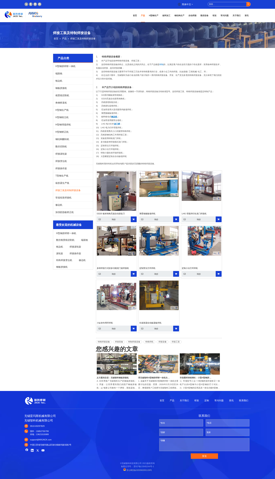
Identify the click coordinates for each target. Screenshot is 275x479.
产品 (172, 400)
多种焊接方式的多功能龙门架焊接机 (113, 268)
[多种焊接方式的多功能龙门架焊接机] (116, 240)
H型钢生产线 (62, 110)
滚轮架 (59, 253)
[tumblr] (31, 4)
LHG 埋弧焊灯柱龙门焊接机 (194, 213)
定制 (206, 400)
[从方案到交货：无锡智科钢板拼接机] (117, 374)
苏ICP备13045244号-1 (144, 466)
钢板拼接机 (61, 88)
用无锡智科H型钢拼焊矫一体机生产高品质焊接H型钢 (154, 378)
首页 (162, 400)
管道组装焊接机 (63, 197)
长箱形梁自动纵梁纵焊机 (150, 323)
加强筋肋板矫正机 (64, 212)
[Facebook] (39, 4)
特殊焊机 (149, 342)
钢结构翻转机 (62, 139)
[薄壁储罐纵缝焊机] (159, 184)
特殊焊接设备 (104, 342)
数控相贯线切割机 (65, 240)
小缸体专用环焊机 (105, 323)
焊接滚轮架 (61, 154)
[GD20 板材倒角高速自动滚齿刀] (116, 197)
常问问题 (219, 400)
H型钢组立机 (62, 117)
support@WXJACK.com (41, 439)
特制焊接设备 (134, 342)
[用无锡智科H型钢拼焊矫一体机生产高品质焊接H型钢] (158, 374)
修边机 (58, 205)
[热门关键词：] (248, 4)
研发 (196, 400)
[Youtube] (43, 450)
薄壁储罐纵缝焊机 (147, 213)
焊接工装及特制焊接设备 (68, 190)
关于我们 (184, 400)
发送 (204, 456)
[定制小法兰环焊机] (201, 240)
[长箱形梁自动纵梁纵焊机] (159, 295)
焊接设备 (163, 342)
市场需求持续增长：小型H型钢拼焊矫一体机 (196, 378)
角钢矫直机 (61, 102)
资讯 (231, 400)
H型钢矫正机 (62, 132)
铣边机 (58, 81)
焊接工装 (176, 342)
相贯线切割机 (62, 95)
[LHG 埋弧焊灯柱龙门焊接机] (201, 186)
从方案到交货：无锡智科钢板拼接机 (113, 378)
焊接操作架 (61, 168)
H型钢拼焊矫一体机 (65, 66)
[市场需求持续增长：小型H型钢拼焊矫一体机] (200, 374)
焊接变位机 (61, 161)
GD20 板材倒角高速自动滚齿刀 (111, 213)
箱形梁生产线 (62, 183)
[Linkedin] (35, 4)
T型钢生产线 (61, 176)
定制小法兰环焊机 (190, 268)
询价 (114, 219)
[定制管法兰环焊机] (159, 240)
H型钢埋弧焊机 (63, 124)
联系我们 (243, 400)
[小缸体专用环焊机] (116, 295)
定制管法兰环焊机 (147, 268)
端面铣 (58, 73)
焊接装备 (119, 342)
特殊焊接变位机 (64, 260)
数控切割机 (61, 146)
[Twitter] (26, 4)
